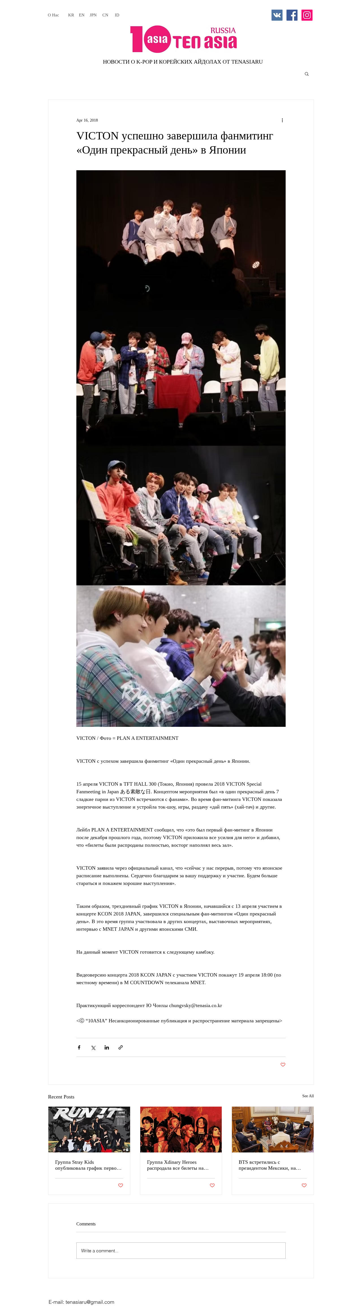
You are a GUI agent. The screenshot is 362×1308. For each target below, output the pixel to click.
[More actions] (282, 120)
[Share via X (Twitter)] (93, 1047)
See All (308, 1096)
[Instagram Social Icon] (307, 15)
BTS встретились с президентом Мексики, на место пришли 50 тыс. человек (272, 1165)
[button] (306, 73)
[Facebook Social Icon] (292, 15)
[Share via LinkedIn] (106, 1047)
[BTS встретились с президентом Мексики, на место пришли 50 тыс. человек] (273, 1129)
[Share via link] (120, 1047)
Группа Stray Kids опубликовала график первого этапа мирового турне (88, 1165)
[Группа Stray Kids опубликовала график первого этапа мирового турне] (89, 1129)
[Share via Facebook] (79, 1047)
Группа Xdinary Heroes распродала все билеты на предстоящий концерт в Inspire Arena (181, 1165)
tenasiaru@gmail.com (90, 1302)
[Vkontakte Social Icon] (277, 15)
